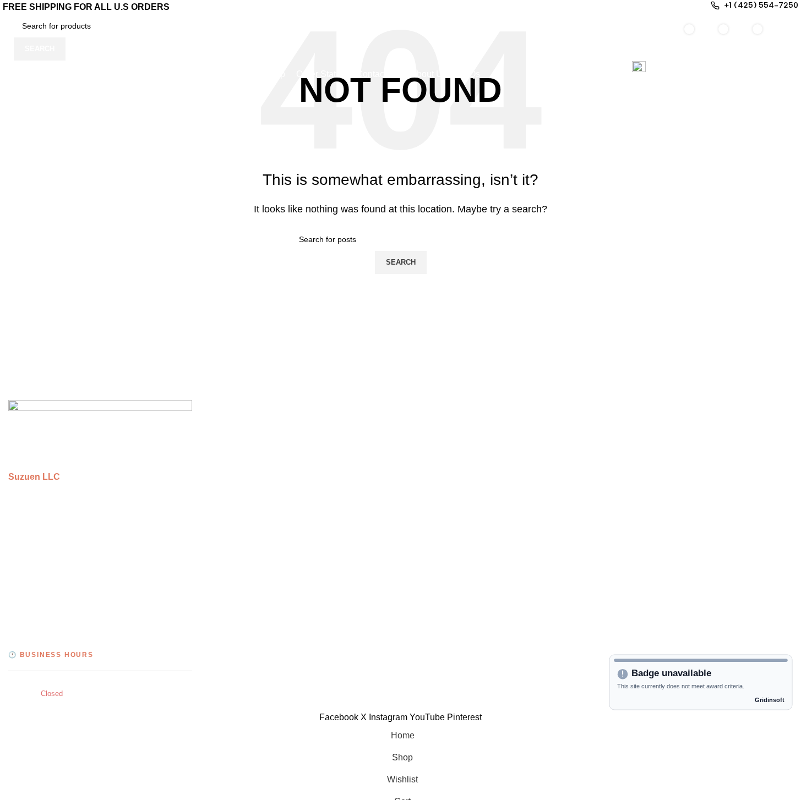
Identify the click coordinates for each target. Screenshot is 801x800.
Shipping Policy (640, 531)
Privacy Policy (636, 429)
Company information (651, 614)
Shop (419, 449)
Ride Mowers (234, 470)
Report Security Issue (651, 552)
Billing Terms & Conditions (660, 491)
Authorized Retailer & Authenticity (674, 594)
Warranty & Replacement (657, 573)
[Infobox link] (400, 44)
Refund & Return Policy (655, 511)
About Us (427, 511)
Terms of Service (641, 449)
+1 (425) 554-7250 (77, 609)
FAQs (420, 531)
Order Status (433, 470)
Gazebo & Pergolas (247, 429)
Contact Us (431, 491)
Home (421, 429)
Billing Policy (634, 470)
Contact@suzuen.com (79, 633)
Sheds (221, 449)
